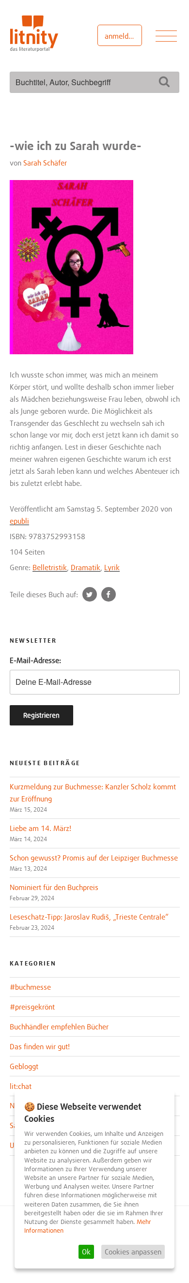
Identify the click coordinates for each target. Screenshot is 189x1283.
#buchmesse (30, 986)
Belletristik (49, 567)
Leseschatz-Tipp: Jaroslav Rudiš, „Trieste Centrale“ (89, 916)
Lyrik (112, 567)
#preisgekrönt (32, 1006)
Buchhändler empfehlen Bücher (59, 1026)
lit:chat (21, 1086)
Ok (86, 1251)
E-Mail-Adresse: (35, 660)
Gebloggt (24, 1066)
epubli (19, 520)
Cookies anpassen (133, 1251)
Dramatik (85, 567)
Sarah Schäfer (45, 162)
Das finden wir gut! (40, 1046)
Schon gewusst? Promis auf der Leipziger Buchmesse (94, 857)
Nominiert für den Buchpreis (54, 887)
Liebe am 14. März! (40, 828)
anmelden (120, 35)
